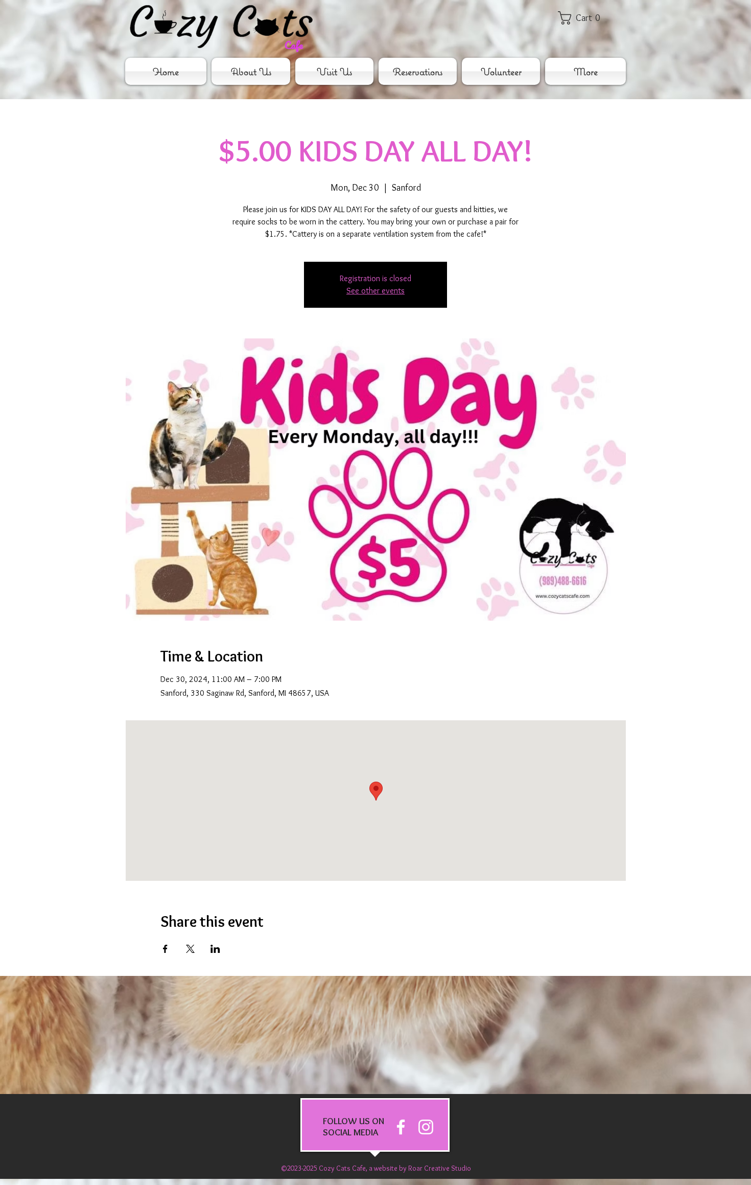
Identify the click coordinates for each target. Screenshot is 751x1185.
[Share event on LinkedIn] (215, 949)
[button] (586, 18)
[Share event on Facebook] (165, 949)
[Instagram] (426, 1127)
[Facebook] (401, 1127)
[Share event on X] (190, 949)
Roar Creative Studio (439, 1168)
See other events (375, 290)
